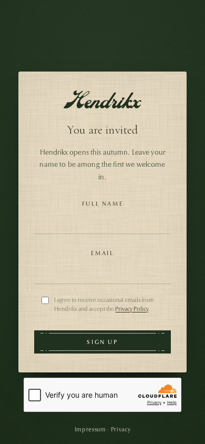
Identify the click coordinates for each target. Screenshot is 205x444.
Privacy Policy (131, 308)
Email (102, 253)
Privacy (121, 429)
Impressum (90, 429)
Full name (103, 203)
